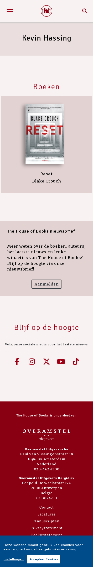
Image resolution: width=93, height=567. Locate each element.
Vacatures (46, 514)
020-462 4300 (46, 469)
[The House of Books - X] (46, 361)
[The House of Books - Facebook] (17, 361)
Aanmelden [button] (47, 284)
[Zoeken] (84, 11)
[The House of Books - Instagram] (32, 361)
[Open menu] (10, 11)
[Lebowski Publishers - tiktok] (75, 361)
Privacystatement (47, 528)
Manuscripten (46, 521)
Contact (46, 507)
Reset (46, 174)
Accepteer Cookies (44, 559)
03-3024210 (46, 498)
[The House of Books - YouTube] (61, 361)
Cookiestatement (46, 535)
